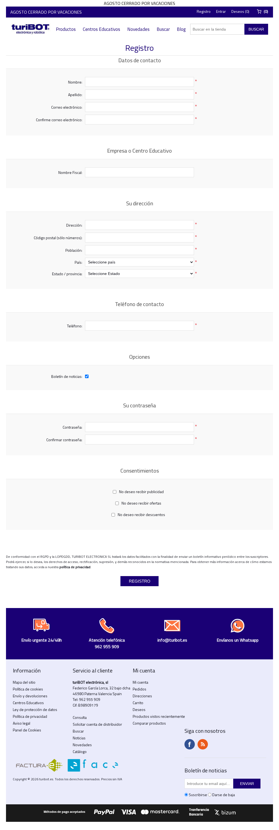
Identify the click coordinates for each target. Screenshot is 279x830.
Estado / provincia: (67, 274)
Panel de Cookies (27, 730)
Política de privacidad (30, 716)
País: (78, 262)
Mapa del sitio (24, 682)
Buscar (163, 29)
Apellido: (75, 94)
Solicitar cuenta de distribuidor (97, 724)
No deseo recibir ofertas (141, 503)
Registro (204, 11)
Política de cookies (28, 689)
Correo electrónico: (66, 107)
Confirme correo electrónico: (59, 120)
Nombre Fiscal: (70, 172)
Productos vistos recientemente (159, 716)
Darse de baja (223, 795)
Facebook (189, 744)
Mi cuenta (140, 682)
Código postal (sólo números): (58, 238)
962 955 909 (89, 699)
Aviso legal (21, 723)
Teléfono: (74, 326)
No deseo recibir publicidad (141, 491)
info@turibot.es (172, 640)
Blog (181, 29)
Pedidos (139, 689)
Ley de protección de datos (35, 709)
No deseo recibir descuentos (141, 514)
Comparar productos (149, 723)
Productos (66, 29)
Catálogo (80, 751)
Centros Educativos (101, 29)
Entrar (221, 11)
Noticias (79, 738)
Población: (73, 250)
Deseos (139, 709)
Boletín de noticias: (66, 376)
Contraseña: (72, 427)
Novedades (138, 29)
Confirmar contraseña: (64, 440)
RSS (203, 744)
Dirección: (74, 225)
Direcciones (142, 696)
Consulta (80, 717)
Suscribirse (198, 795)
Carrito (138, 703)
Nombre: (75, 82)
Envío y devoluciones (30, 696)
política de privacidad (74, 567)
